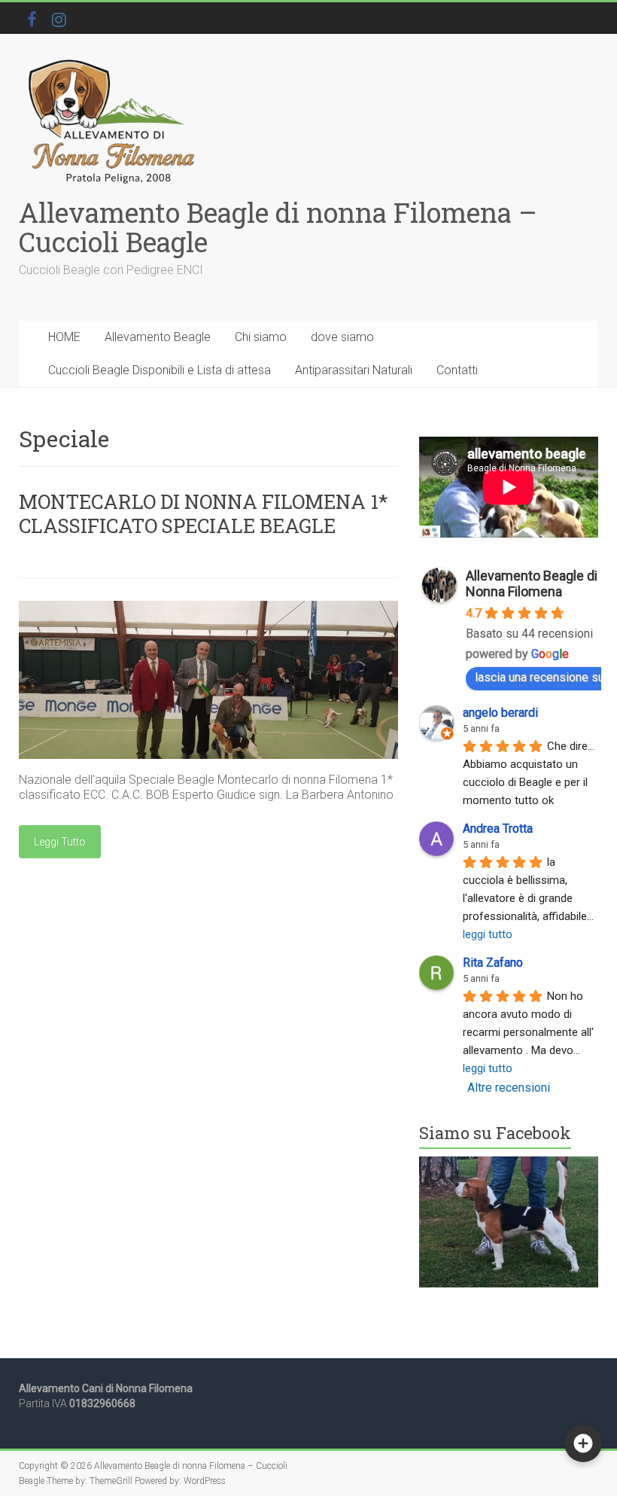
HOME (64, 337)
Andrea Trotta (498, 828)
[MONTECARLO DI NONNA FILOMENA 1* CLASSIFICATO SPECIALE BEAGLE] (209, 608)
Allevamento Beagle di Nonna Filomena (531, 583)
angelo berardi (500, 712)
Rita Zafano (493, 962)
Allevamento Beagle (158, 337)
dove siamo (342, 337)
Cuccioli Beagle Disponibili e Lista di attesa (159, 370)
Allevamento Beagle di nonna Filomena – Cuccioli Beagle (278, 227)
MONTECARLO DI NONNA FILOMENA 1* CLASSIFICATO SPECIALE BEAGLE (203, 513)
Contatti (457, 370)
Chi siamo (261, 337)
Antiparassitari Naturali (353, 370)
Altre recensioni (508, 1087)
